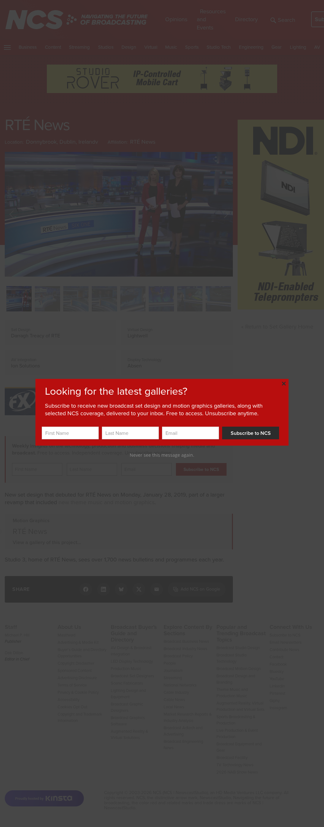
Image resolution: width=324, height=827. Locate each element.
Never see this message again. (162, 455)
